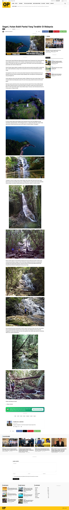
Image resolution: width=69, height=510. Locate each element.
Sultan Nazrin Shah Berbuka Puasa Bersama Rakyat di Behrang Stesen (42, 449)
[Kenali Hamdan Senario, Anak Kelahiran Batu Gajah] (4, 495)
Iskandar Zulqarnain (48, 52)
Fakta (52, 66)
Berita (3, 447)
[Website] (21, 426)
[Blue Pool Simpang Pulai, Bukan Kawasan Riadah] (20, 495)
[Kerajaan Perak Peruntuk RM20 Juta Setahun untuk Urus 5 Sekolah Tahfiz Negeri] (20, 489)
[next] (66, 6)
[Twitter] (54, 1)
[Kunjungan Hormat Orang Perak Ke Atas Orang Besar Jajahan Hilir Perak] (54, 43)
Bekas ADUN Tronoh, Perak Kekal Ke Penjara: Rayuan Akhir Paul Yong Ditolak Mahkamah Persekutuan (58, 450)
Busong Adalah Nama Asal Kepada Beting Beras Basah (12, 489)
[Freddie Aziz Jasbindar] (3, 31)
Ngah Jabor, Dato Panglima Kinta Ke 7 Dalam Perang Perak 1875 (28, 501)
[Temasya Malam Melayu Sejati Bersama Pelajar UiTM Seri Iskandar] (4, 500)
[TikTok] (18, 426)
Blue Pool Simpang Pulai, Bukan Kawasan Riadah (28, 495)
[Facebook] (51, 1)
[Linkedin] (16, 426)
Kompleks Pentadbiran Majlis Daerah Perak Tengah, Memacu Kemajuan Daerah (57, 62)
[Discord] (59, 1)
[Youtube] (56, 1)
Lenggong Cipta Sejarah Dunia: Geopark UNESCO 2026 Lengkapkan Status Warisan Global (26, 450)
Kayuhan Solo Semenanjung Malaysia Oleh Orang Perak (56, 74)
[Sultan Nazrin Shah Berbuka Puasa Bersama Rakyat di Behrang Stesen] (42, 442)
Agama (36, 447)
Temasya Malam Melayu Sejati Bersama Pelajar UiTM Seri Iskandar (12, 500)
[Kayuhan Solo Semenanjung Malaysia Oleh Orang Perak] (48, 75)
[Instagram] (52, 1)
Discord (65, 508)
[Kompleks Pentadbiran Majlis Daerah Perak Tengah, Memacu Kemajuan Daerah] (48, 62)
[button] (65, 3)
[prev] (64, 6)
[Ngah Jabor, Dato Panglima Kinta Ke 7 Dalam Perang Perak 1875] (20, 501)
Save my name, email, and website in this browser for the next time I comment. (26, 476)
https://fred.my (15, 423)
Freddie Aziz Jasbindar (8, 31)
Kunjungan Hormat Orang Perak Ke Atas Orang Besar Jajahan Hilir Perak (28, 6)
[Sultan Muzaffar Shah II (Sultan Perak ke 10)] (48, 69)
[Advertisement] (34, 15)
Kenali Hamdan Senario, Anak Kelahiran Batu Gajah (12, 494)
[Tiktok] (55, 1)
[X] (19, 426)
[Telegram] (58, 1)
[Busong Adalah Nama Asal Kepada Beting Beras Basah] (4, 489)
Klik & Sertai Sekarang (37, 409)
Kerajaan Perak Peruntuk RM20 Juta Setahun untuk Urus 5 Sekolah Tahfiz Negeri (28, 489)
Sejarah (53, 60)
